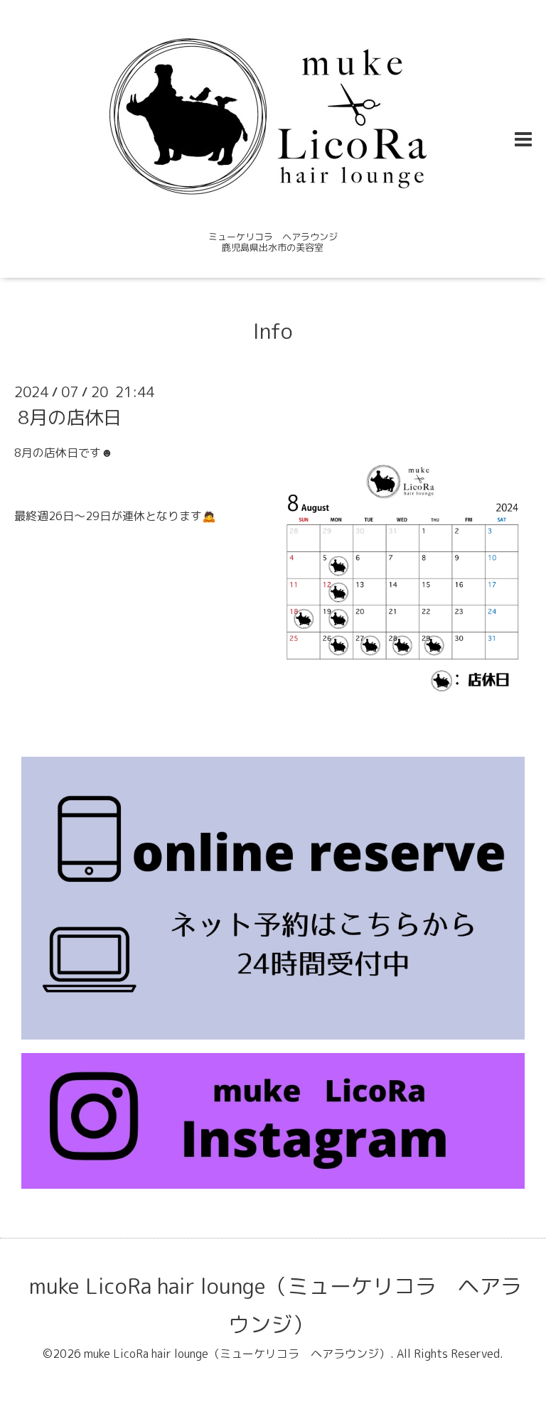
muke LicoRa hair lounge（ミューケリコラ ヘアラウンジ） (275, 1305)
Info (273, 331)
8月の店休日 (70, 416)
